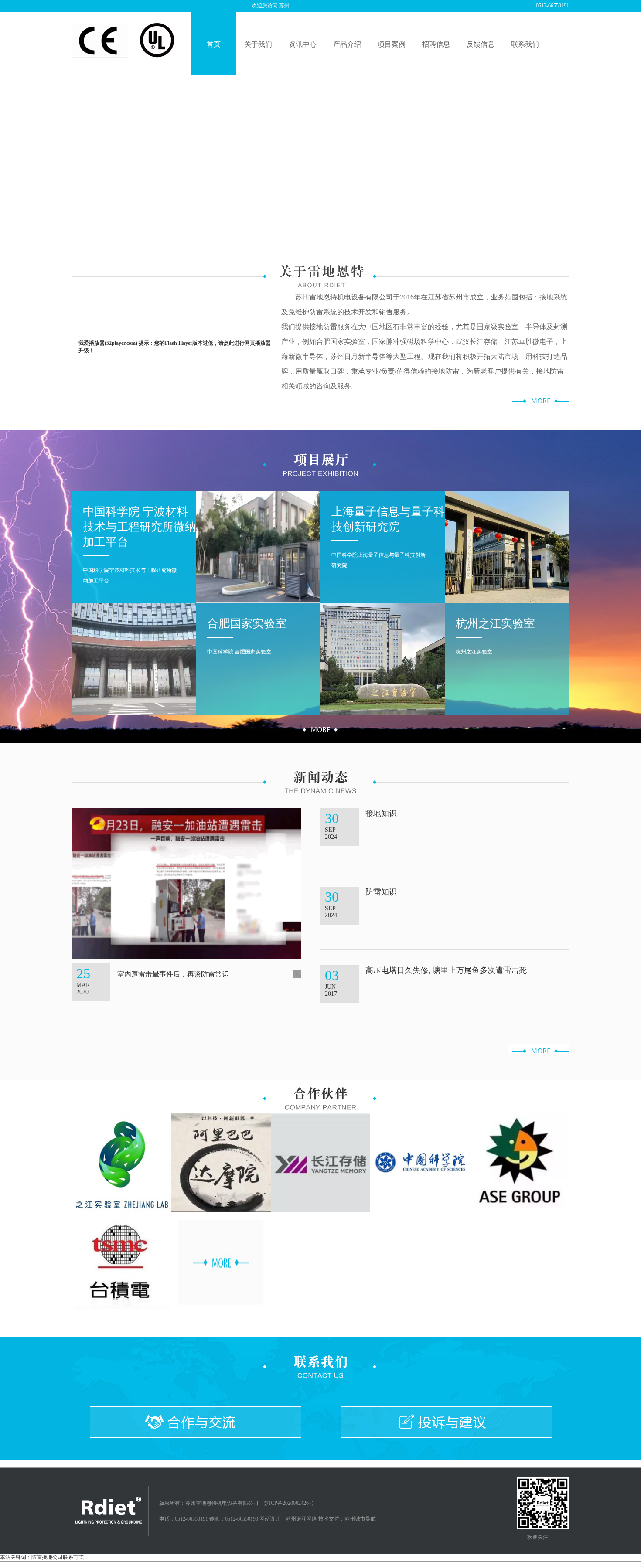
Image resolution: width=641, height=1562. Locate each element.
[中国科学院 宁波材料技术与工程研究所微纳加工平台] (258, 546)
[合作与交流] (195, 1422)
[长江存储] (320, 1162)
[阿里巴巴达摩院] (221, 1162)
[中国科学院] (420, 1162)
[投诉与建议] (446, 1422)
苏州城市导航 (360, 1519)
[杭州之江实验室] (382, 658)
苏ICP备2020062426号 (289, 1503)
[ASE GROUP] (519, 1162)
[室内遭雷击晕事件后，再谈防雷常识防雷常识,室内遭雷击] (186, 883)
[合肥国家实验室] (134, 658)
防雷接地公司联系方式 (57, 1463)
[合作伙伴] (221, 1261)
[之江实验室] (121, 1162)
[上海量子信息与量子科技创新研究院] (507, 546)
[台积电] (121, 1261)
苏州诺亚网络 (301, 1519)
